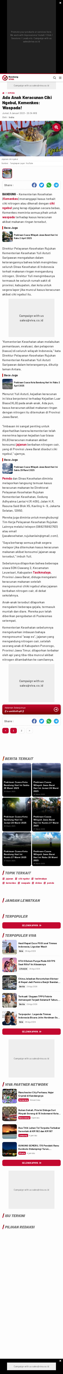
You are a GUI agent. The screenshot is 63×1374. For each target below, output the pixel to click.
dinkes (38, 883)
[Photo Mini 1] (7, 173)
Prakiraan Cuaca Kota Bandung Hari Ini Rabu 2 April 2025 (37, 384)
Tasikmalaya (42, 572)
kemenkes (11, 883)
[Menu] (60, 78)
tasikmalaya (41, 878)
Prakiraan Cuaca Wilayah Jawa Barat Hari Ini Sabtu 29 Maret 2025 (36, 468)
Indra (11, 117)
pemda (50, 883)
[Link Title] (9, 947)
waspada (8, 217)
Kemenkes (10, 198)
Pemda (7, 478)
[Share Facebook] (34, 185)
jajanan (21, 444)
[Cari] (54, 78)
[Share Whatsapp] (49, 185)
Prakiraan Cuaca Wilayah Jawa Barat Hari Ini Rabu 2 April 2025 (36, 236)
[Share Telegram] (56, 185)
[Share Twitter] (41, 185)
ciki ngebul (24, 878)
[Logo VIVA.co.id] (9, 78)
